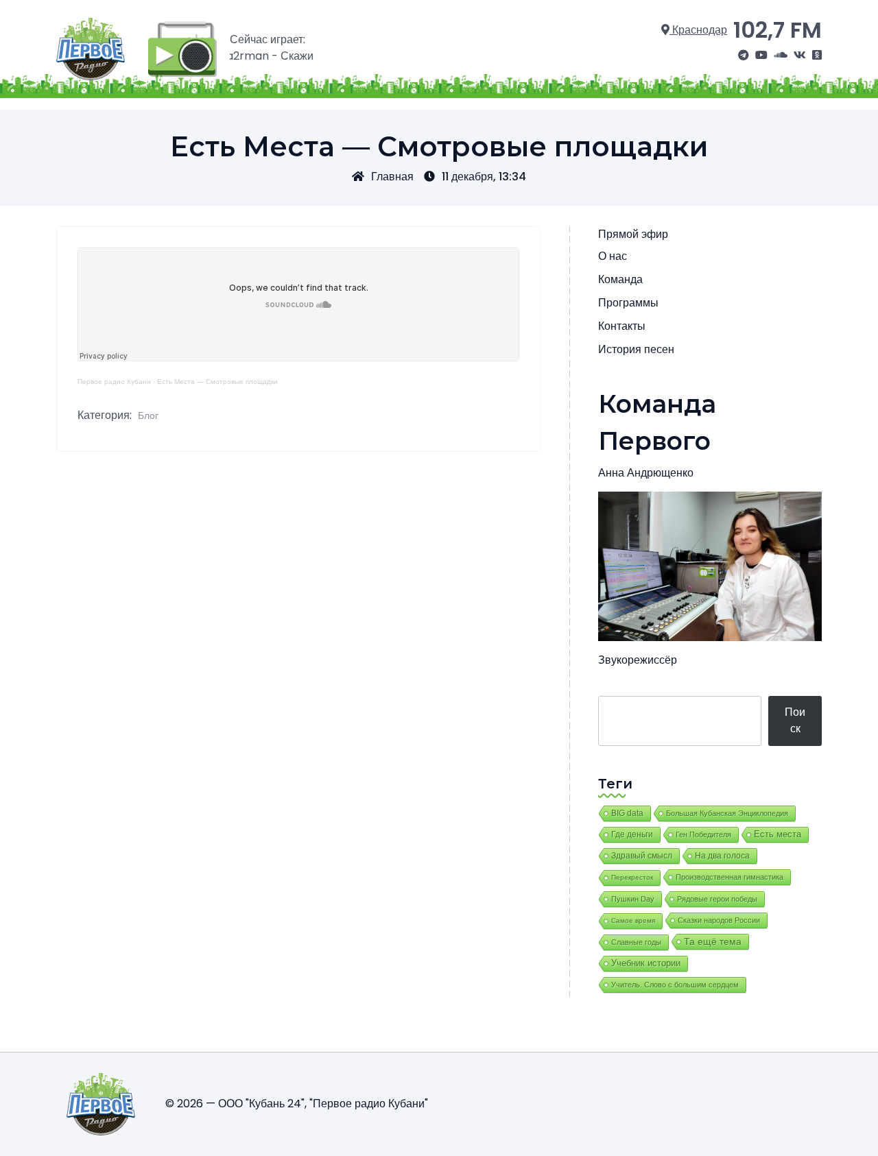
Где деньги (632, 834)
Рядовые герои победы (717, 899)
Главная (392, 176)
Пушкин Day (632, 899)
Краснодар (698, 30)
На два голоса (722, 855)
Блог (148, 415)
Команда (620, 279)
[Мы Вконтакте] (800, 55)
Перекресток (632, 877)
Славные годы (636, 942)
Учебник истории (645, 963)
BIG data (627, 813)
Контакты (621, 326)
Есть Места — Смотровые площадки (217, 381)
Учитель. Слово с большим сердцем (675, 984)
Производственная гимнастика (729, 877)
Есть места (777, 834)
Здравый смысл (641, 855)
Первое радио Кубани (114, 381)
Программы (628, 303)
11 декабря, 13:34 (484, 176)
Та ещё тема (712, 941)
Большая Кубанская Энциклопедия (727, 813)
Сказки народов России (719, 920)
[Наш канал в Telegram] (743, 55)
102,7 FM (777, 29)
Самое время (633, 920)
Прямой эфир (633, 234)
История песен (636, 349)
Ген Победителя (703, 834)
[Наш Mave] (780, 55)
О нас (612, 256)
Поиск (795, 720)
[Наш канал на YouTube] (761, 55)
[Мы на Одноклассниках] (817, 55)
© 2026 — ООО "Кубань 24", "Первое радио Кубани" (296, 1103)
